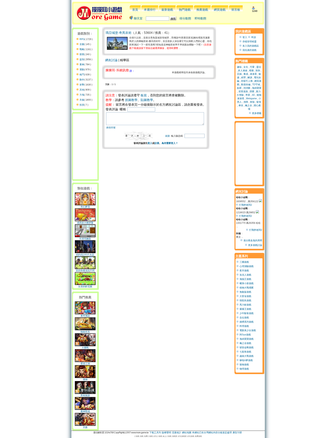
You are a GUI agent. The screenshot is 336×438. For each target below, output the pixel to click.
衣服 (82, 99)
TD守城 (256, 84)
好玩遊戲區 (182, 436)
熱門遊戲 (185, 9)
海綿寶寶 (256, 88)
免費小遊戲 (148, 436)
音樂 (82, 44)
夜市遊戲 (244, 270)
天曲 (85, 427)
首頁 (135, 9)
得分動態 (185, 18)
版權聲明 (166, 432)
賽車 (82, 64)
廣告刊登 (237, 432)
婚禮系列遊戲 (247, 321)
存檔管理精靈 (249, 41)
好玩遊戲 (190, 436)
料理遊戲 (244, 326)
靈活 (258, 67)
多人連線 (242, 70)
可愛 (252, 67)
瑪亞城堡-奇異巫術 (118, 32)
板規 (144, 95)
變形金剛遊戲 (247, 347)
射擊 (82, 84)
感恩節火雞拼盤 (85, 222)
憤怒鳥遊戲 (245, 300)
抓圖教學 (131, 100)
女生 (245, 67)
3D (253, 95)
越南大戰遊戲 (247, 356)
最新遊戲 (167, 9)
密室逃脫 (243, 91)
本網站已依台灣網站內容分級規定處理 (212, 432)
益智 (82, 59)
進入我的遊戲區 (250, 45)
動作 (82, 79)
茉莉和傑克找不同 (85, 270)
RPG (82, 39)
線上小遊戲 (167, 436)
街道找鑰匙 (85, 238)
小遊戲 (136, 436)
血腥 (239, 88)
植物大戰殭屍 (247, 287)
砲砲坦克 (85, 331)
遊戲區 (174, 436)
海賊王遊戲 (245, 279)
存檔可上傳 (247, 81)
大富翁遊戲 (245, 296)
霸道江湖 (85, 363)
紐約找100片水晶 (85, 254)
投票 (82, 105)
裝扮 (258, 70)
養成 (245, 74)
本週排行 (150, 9)
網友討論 (111, 60)
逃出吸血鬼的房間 (252, 240)
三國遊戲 (244, 262)
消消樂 (246, 88)
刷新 (167, 136)
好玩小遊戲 (157, 436)
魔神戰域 (85, 411)
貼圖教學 (147, 100)
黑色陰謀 (85, 395)
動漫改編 (245, 84)
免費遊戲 (198, 436)
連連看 (253, 74)
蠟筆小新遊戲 (247, 283)
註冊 (157, 143)
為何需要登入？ (170, 143)
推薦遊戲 (202, 9)
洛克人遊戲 (245, 274)
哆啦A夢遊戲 (246, 360)
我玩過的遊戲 (249, 50)
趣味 (239, 67)
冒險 (252, 102)
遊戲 (142, 436)
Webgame (251, 98)
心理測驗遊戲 (247, 266)
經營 (243, 77)
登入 (150, 143)
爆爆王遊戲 (245, 309)
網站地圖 (186, 432)
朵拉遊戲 (244, 317)
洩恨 (245, 102)
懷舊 (82, 54)
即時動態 (200, 18)
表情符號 (111, 127)
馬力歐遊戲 (245, 304)
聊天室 (138, 18)
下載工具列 (155, 432)
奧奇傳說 (85, 315)
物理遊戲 (244, 368)
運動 (82, 69)
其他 (82, 89)
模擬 (251, 70)
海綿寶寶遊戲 (247, 339)
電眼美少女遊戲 (248, 330)
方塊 (82, 94)
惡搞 (239, 74)
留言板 (235, 9)
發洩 (258, 102)
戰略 (82, 49)
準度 (247, 95)
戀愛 (252, 91)
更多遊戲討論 (255, 245)
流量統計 (176, 432)
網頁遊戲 (220, 9)
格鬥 (82, 74)
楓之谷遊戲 (245, 343)
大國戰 (85, 347)
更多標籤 (256, 113)
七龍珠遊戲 (245, 351)
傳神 (85, 379)
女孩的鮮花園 (85, 286)
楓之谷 (248, 105)
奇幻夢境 (85, 207)
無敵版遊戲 (245, 292)
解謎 (250, 77)
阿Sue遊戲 (245, 334)
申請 (253, 37)
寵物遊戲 (244, 364)
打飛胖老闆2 (245, 205)
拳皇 (241, 105)
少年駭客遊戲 (247, 313)
